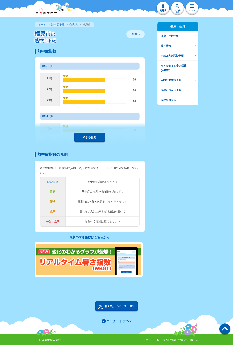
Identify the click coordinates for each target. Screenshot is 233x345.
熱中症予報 (58, 24)
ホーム (42, 24)
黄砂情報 (166, 45)
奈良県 (73, 24)
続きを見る (89, 137)
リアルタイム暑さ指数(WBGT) (173, 67)
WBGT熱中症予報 (171, 80)
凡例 (134, 34)
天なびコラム (168, 99)
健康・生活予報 (170, 35)
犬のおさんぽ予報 (171, 90)
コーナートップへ (119, 321)
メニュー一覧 (151, 340)
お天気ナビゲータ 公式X (119, 306)
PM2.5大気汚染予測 (172, 55)
